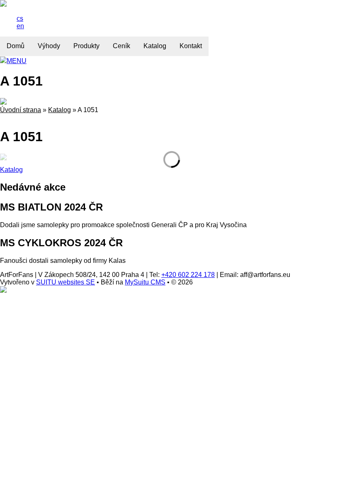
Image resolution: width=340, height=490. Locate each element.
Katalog (154, 45)
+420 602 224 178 (188, 274)
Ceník (121, 45)
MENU (17, 60)
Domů (15, 45)
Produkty (86, 45)
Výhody (49, 45)
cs (20, 18)
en (20, 25)
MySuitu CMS (145, 282)
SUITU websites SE (65, 282)
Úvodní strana (20, 109)
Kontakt (191, 45)
